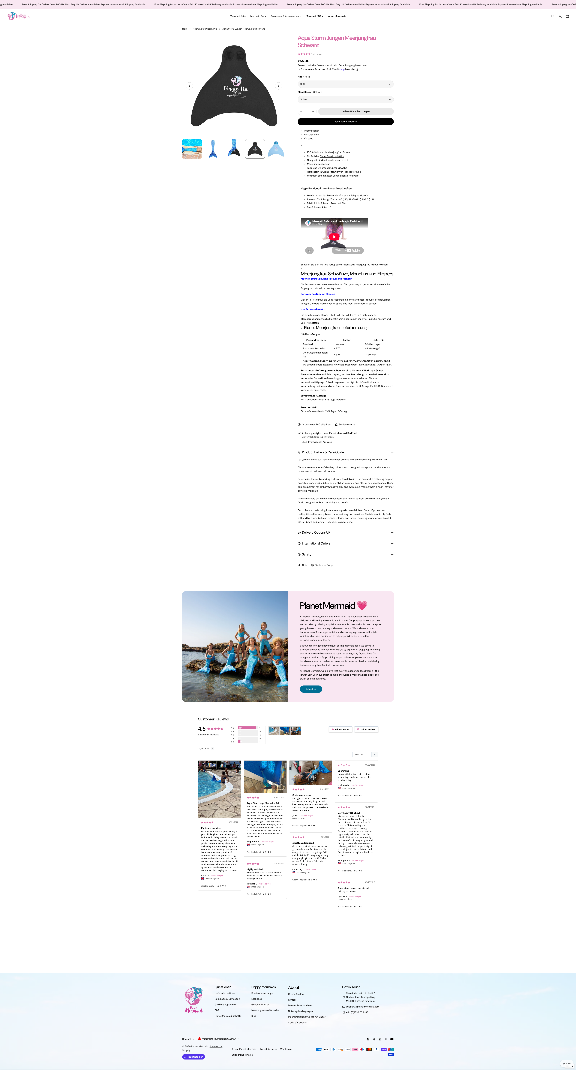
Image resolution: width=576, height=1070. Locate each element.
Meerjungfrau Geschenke (205, 28)
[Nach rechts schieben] (278, 86)
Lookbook (256, 998)
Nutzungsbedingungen (300, 1011)
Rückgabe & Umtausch (227, 998)
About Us (311, 689)
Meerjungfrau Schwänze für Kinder (307, 1016)
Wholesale (286, 1049)
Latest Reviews (268, 1049)
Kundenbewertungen (262, 993)
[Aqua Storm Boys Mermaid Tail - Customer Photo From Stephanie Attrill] (285, 731)
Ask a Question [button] (342, 729)
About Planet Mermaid (244, 1049)
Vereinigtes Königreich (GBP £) (219, 1038)
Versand (322, 65)
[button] (219, 886)
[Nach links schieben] (189, 86)
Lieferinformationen (225, 993)
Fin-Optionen (311, 134)
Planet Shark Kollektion (332, 156)
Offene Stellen (296, 994)
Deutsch (186, 1039)
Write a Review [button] (368, 729)
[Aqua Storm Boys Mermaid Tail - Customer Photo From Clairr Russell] (274, 731)
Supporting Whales (242, 1054)
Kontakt (292, 999)
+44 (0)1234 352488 (357, 1012)
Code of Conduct (297, 1022)
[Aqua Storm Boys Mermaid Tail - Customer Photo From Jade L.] (296, 731)
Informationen (311, 130)
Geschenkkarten (260, 1004)
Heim (184, 28)
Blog (253, 1016)
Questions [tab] (204, 748)
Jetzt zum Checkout (346, 121)
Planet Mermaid (199, 1046)
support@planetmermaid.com (362, 1006)
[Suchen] (553, 16)
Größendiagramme (225, 1004)
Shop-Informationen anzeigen (317, 442)
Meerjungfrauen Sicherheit (265, 1010)
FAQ (217, 1010)
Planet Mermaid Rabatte (228, 1016)
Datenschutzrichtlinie (300, 1005)
